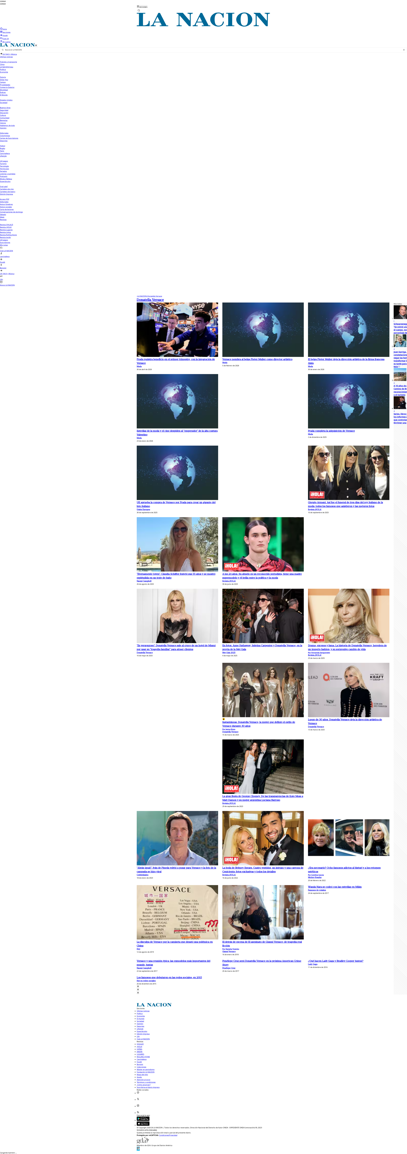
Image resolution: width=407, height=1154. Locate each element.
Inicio (5, 29)
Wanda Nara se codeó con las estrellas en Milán (335, 887)
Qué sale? (4, 186)
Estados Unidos (6, 100)
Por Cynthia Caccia (316, 875)
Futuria (3, 77)
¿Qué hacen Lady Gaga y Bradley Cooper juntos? (335, 961)
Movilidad (4, 90)
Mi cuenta (6, 42)
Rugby (2, 148)
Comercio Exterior (7, 87)
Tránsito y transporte (8, 62)
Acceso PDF (4, 199)
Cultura (3, 115)
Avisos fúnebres (6, 204)
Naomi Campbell (144, 581)
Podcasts (3, 176)
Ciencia (3, 123)
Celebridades (142, 875)
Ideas (2, 217)
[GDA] (143, 1143)
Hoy (138, 949)
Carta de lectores (7, 209)
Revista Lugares (6, 230)
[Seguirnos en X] (138, 1099)
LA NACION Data (6, 67)
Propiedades (5, 85)
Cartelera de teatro (7, 191)
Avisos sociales (6, 207)
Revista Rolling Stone (8, 235)
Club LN (6, 39)
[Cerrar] (36, 45)
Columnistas (5, 136)
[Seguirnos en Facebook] (138, 1093)
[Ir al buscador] (139, 10)
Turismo (3, 163)
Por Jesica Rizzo (228, 729)
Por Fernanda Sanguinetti (319, 652)
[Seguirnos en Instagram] (138, 1106)
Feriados (3, 171)
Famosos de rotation (317, 890)
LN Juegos (4, 161)
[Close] (138, 986)
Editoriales (4, 133)
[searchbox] (202, 50)
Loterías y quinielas (7, 174)
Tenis (2, 151)
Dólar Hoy (4, 80)
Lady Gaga (312, 964)
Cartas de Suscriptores (9, 138)
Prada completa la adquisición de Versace (331, 431)
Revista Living (5, 232)
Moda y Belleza (6, 179)
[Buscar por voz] (404, 50)
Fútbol (2, 146)
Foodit (5, 35)
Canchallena (5, 153)
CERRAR (3, 1)
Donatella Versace (154, 296)
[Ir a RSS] (138, 1113)
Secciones (6, 32)
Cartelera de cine (7, 189)
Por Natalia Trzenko (230, 949)
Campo (3, 82)
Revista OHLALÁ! (6, 225)
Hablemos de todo (7, 125)
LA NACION (142, 296)
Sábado (3, 214)
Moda (139, 367)
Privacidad (173, 1135)
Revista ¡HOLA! (6, 227)
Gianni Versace (229, 952)
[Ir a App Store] (143, 1125)
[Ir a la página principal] (203, 26)
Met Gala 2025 (228, 653)
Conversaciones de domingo (11, 212)
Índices (3, 92)
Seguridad (4, 110)
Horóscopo (4, 169)
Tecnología (4, 166)
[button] (203, 164)
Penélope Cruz (228, 968)
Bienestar (4, 120)
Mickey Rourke (315, 878)
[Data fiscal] (138, 1150)
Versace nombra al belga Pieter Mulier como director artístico (257, 359)
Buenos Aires (5, 108)
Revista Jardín (5, 237)
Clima (2, 64)
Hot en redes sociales (146, 981)
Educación (4, 113)
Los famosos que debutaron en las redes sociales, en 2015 (169, 977)
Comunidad (4, 118)
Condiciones (164, 1135)
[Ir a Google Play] (143, 1120)
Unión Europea (143, 510)
